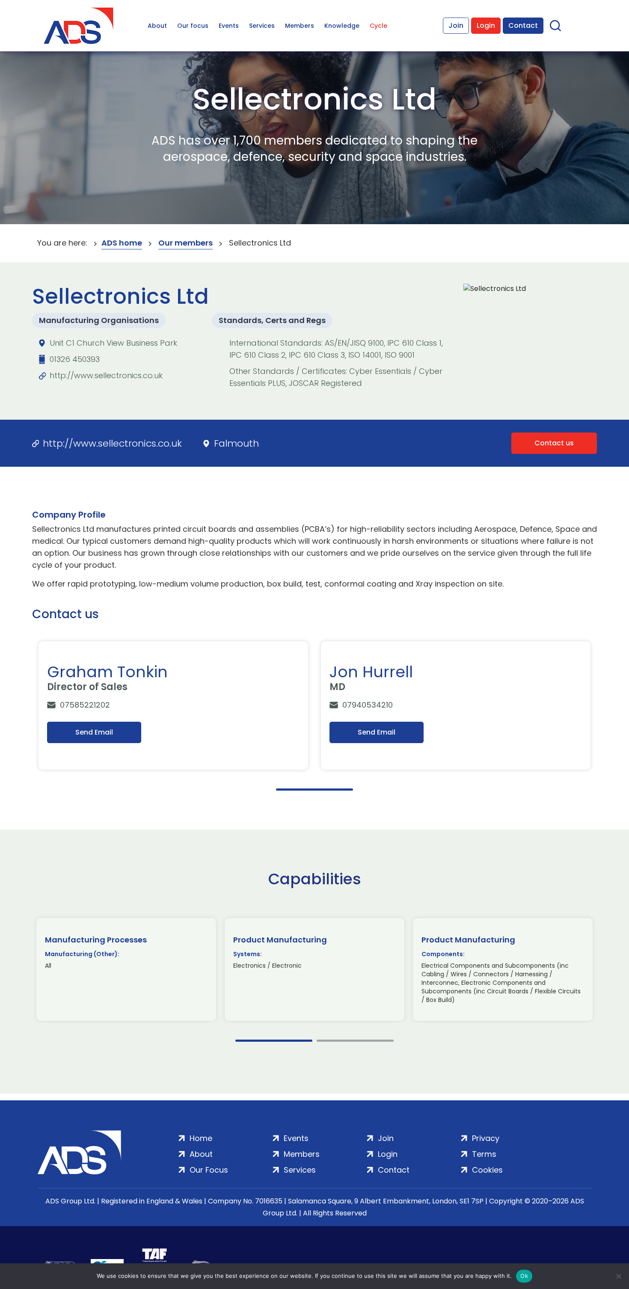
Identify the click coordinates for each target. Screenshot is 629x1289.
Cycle (378, 25)
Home (201, 1138)
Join (455, 25)
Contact (523, 25)
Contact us (554, 443)
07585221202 (85, 704)
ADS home (121, 242)
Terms (484, 1154)
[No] (618, 1276)
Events (229, 25)
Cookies (487, 1170)
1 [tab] (314, 789)
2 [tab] (355, 1041)
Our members (185, 242)
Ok (524, 1275)
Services (262, 25)
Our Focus (209, 1170)
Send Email (94, 732)
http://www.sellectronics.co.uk (106, 375)
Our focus (192, 25)
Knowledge (341, 25)
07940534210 (367, 704)
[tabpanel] (173, 705)
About (157, 25)
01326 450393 (75, 359)
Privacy (485, 1138)
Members (299, 25)
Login (486, 25)
